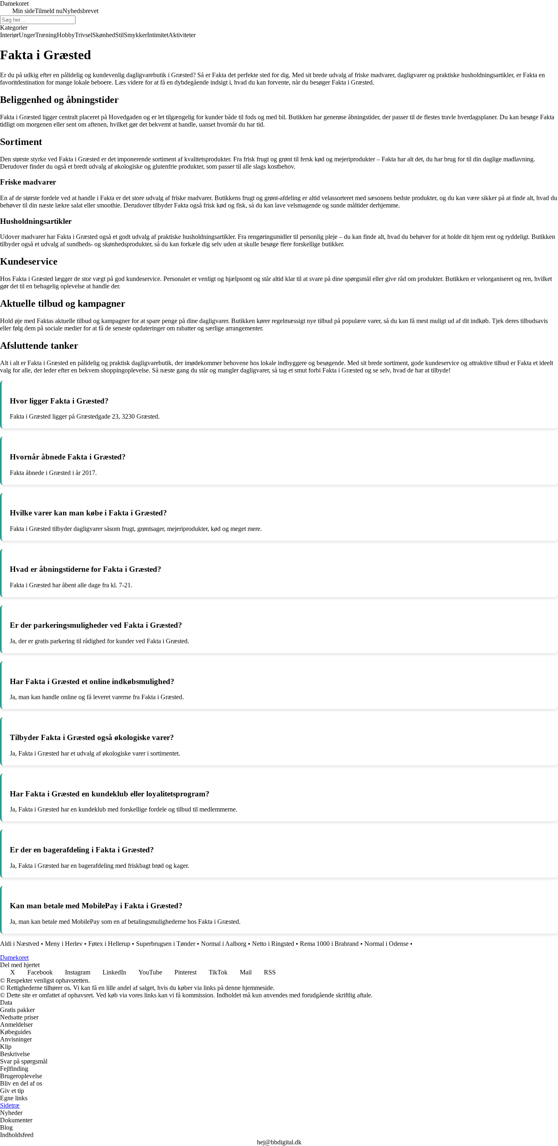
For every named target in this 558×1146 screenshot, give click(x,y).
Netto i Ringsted (273, 943)
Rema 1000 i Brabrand (329, 943)
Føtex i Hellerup (109, 943)
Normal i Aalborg (223, 943)
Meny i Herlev (64, 943)
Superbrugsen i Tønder (165, 943)
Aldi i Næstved (19, 943)
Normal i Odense (386, 943)
